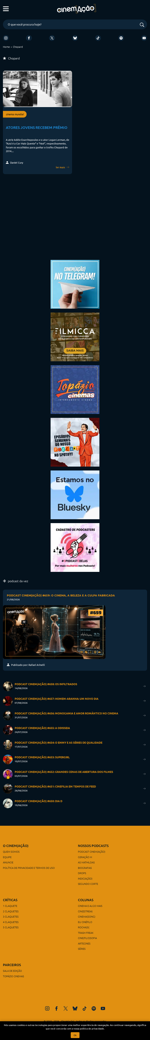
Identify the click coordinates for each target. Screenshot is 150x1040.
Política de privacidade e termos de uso (29, 868)
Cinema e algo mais (90, 906)
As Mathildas (86, 862)
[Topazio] (75, 389)
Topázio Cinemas (13, 976)
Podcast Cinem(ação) (91, 851)
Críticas (10, 900)
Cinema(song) (86, 916)
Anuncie (8, 862)
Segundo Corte (88, 884)
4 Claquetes (11, 922)
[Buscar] (142, 25)
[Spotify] (121, 38)
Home (6, 47)
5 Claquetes (11, 927)
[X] (52, 38)
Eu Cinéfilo (85, 922)
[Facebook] (29, 38)
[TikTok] (98, 38)
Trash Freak (86, 933)
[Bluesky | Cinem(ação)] (75, 494)
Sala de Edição (12, 971)
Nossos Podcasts (93, 845)
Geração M (85, 857)
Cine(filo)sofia (87, 938)
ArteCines (84, 943)
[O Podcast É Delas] (75, 547)
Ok (75, 1035)
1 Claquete (10, 906)
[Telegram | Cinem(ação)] (75, 284)
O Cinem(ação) (16, 845)
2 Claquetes (11, 911)
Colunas (85, 900)
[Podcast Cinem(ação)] (75, 442)
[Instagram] (6, 38)
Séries (82, 949)
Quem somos (11, 851)
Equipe (7, 857)
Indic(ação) (85, 878)
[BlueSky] (75, 38)
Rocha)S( (83, 927)
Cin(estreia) (85, 911)
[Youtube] (144, 38)
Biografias (85, 868)
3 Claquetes (11, 916)
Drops (82, 873)
